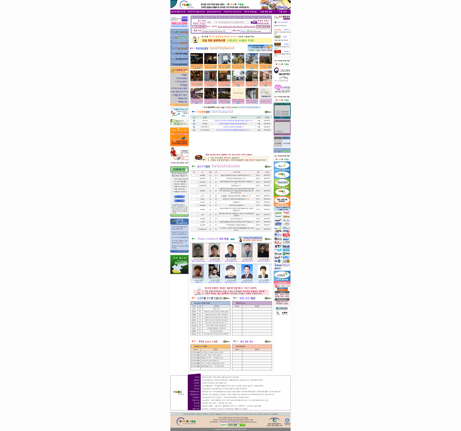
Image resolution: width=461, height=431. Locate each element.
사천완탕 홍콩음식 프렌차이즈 (216, 328)
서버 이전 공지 (176, 237)
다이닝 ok (220, 409)
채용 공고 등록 (206, 377)
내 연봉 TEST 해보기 (240, 389)
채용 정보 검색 (226, 377)
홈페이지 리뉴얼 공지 (179, 246)
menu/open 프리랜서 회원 (202, 303)
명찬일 (278, 106)
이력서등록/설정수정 (219, 391)
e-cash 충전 (205, 400)
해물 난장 (279, 126)
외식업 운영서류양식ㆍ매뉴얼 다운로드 (236, 397)
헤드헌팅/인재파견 (257, 380)
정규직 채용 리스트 (237, 414)
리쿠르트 (213, 409)
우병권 (278, 107)
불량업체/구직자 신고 (230, 406)
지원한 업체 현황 (262, 391)
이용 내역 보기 (269, 394)
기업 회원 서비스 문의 (225, 403)
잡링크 (245, 409)
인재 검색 (236, 377)
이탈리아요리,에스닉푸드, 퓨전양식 (216, 314)
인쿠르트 (205, 409)
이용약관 (199, 414)
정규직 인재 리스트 (250, 414)
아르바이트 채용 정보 (221, 380)
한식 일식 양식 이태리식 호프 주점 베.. (216, 334)
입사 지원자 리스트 (244, 394)
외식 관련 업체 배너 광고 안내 (258, 400)
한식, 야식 (216, 309)
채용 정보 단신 (244, 380)
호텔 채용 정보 (234, 380)
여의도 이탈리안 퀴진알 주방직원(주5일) (232, 124)
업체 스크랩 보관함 (233, 391)
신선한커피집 (229, 409)
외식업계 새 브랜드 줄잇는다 (210, 360)
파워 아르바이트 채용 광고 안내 (237, 400)
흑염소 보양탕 (280, 132)
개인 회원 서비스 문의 (209, 403)
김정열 (278, 115)
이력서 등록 (216, 377)
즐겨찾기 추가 (209, 17)
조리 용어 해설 (228, 389)
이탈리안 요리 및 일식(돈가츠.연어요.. (216, 317)
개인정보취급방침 (189, 414)
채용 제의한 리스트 (257, 394)
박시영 (278, 109)
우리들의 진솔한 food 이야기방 (224, 386)
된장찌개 (279, 124)
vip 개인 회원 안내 (274, 391)
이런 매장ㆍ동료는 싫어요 (244, 386)
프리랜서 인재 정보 (208, 383)
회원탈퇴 (275, 414)
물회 (277, 130)
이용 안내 (218, 406)
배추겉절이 (279, 122)
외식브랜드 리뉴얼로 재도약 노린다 (212, 352)
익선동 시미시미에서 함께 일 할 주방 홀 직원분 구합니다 (232, 120)
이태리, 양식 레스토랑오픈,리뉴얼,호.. (216, 320)
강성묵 (278, 113)
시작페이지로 (197, 17)
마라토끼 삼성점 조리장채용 (232, 127)
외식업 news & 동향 (200, 346)
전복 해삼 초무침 (281, 128)
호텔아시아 (238, 409)
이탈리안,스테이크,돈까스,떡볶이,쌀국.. (216, 312)
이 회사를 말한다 (207, 386)
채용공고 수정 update (219, 394)
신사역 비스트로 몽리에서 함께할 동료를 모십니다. (232, 130)
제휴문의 (205, 414)
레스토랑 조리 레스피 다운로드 (212, 397)
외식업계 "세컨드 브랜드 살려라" (211, 355)
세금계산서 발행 (207, 406)
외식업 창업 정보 (216, 389)
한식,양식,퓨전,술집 (216, 331)
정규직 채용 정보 (207, 380)
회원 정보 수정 (206, 391)
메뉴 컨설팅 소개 (221, 383)
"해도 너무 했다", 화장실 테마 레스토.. (213, 363)
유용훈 (278, 111)
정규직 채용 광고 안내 (218, 400)
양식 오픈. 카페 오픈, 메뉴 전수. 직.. (216, 323)
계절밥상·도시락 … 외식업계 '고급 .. (212, 358)
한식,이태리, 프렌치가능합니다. (216, 325)
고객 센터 (250, 406)
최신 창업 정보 (240, 346)
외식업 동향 (205, 389)
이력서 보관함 (231, 394)
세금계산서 (267, 414)
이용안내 (260, 414)
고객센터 (212, 414)
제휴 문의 (242, 406)
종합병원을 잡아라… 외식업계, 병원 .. (213, 366)
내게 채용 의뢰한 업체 (248, 391)
